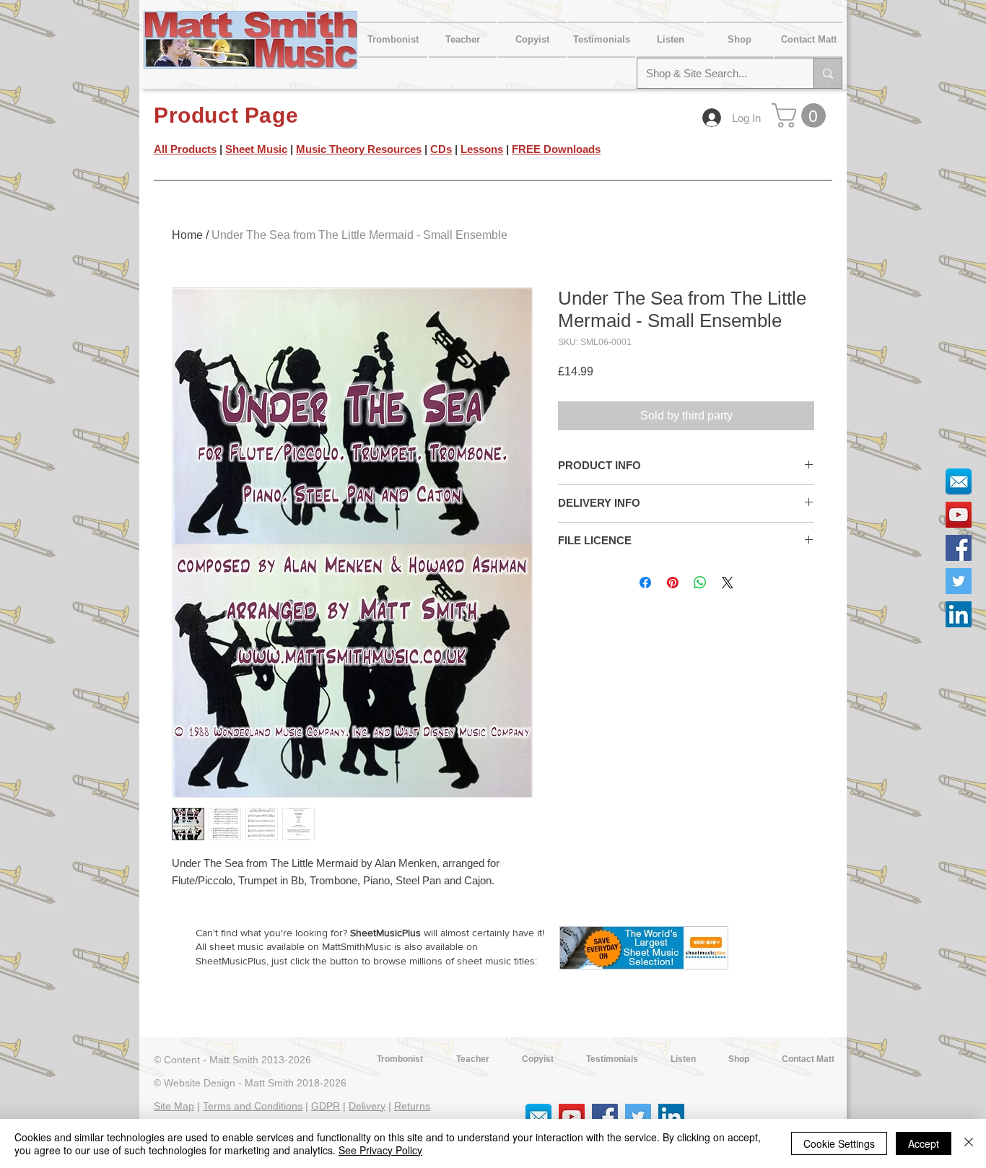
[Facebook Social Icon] (959, 548)
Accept (923, 1143)
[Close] (968, 1143)
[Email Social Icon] (959, 481)
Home (187, 235)
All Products (185, 149)
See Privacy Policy (380, 1150)
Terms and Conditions (252, 1106)
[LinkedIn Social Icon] (959, 614)
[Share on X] (727, 582)
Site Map (174, 1106)
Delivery (367, 1106)
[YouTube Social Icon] (959, 515)
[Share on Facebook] (645, 582)
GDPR (325, 1106)
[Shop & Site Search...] (827, 73)
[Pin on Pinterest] (672, 582)
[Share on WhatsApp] (700, 582)
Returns (412, 1106)
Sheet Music (256, 149)
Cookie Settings (839, 1143)
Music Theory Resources (359, 149)
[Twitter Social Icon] (959, 581)
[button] (808, 40)
